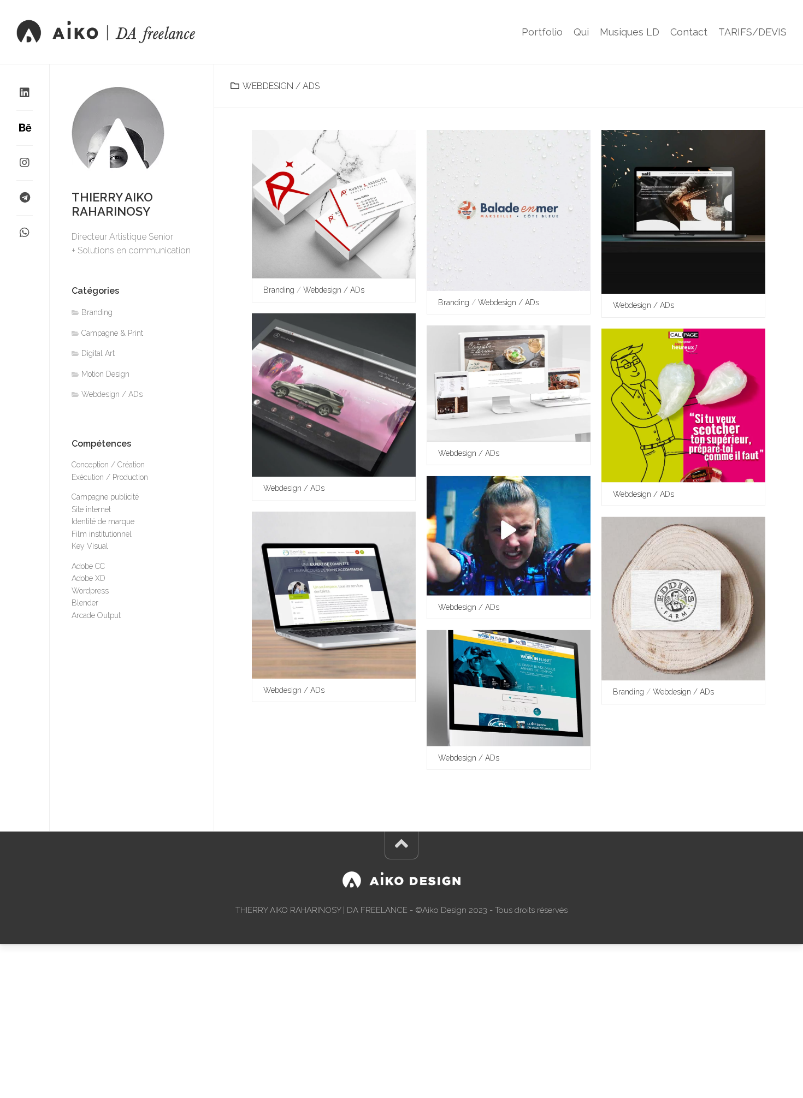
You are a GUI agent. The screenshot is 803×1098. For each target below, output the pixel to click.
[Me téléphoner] (24, 232)
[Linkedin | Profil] (24, 93)
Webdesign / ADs (333, 290)
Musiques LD (629, 32)
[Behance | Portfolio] (24, 127)
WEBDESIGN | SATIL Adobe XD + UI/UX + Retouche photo (688, 276)
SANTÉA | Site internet (311, 661)
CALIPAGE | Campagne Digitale (678, 465)
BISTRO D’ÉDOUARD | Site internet (510, 424)
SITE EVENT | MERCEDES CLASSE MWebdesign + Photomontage (337, 454)
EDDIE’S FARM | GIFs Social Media (507, 578)
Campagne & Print (112, 333)
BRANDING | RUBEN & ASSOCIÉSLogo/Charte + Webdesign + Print (334, 255)
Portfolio (542, 32)
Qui (581, 32)
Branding (278, 290)
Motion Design (105, 374)
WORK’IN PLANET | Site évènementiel (514, 728)
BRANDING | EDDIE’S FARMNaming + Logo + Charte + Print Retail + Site (688, 657)
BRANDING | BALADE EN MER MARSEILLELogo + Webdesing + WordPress (514, 268)
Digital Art (98, 353)
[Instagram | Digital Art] (24, 162)
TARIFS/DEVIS (752, 32)
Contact (688, 32)
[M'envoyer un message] (24, 197)
